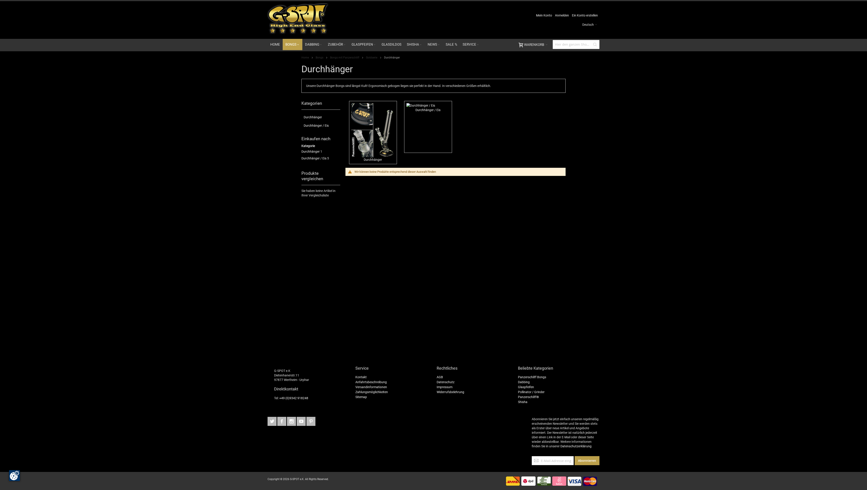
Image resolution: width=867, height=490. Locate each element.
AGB (440, 377)
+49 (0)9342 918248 (294, 398)
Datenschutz (445, 382)
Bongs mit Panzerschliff (345, 57)
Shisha (522, 402)
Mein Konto (544, 15)
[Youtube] (301, 420)
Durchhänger (310, 151)
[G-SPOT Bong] (298, 20)
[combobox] (576, 44)
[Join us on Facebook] (282, 420)
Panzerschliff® (528, 397)
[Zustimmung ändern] (14, 475)
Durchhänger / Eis (313, 158)
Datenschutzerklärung (576, 446)
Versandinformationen (371, 387)
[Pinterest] (310, 420)
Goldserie (372, 57)
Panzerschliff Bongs (532, 377)
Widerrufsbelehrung (450, 392)
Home (305, 57)
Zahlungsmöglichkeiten (371, 392)
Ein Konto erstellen (585, 15)
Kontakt (361, 377)
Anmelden (562, 15)
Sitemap (361, 397)
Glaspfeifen (526, 387)
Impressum (444, 387)
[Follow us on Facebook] (292, 420)
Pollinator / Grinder (531, 392)
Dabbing (524, 382)
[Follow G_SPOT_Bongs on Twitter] (272, 420)
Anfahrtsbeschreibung (371, 382)
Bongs (320, 57)
